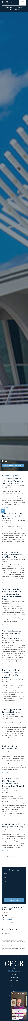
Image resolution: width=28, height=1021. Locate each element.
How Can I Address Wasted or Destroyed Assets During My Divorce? (11, 674)
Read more (5, 507)
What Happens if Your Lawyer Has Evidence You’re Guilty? (12, 712)
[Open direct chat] (24, 990)
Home (14, 974)
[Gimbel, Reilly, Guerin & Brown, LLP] (11, 2)
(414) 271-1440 (14, 9)
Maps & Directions (7, 919)
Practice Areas (14, 983)
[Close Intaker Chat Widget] (27, 990)
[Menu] (22, 2)
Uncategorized (14, 485)
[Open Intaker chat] (13, 1020)
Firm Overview (14, 977)
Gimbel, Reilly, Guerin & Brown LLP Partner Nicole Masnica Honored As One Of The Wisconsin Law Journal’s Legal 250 (13, 941)
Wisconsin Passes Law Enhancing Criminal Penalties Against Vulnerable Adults (12, 634)
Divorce (11, 559)
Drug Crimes (13, 601)
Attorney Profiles (14, 980)
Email (3, 924)
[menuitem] (22, 2)
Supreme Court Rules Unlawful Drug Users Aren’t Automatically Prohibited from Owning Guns (13, 594)
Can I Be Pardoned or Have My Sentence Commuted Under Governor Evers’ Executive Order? (14, 783)
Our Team (14, 985)
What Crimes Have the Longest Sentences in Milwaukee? (12, 516)
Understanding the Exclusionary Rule (10, 747)
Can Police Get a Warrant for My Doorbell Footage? (13, 825)
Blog (14, 988)
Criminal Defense (13, 520)
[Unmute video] (19, 1003)
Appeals (12, 790)
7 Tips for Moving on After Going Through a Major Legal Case (12, 481)
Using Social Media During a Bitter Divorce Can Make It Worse (12, 555)
